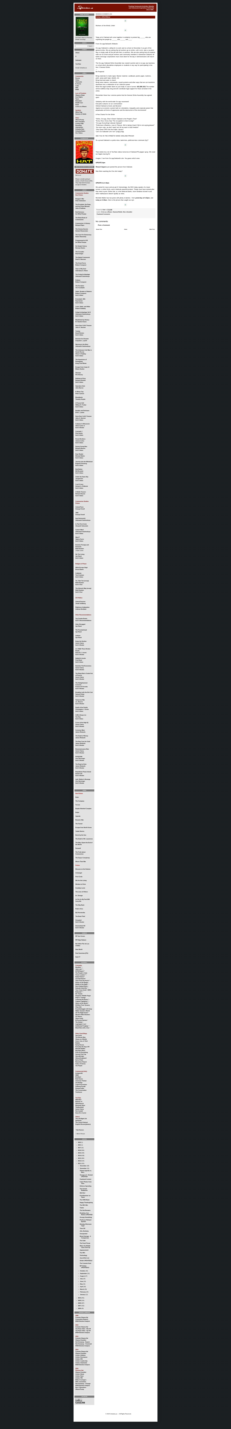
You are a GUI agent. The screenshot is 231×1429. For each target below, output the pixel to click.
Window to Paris (80, 884)
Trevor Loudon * (80, 975)
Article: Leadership (81, 1361)
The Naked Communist (82, 257)
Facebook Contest (85, 1179)
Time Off (82, 1228)
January (82, 1294)
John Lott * (78, 969)
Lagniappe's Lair (80, 1024)
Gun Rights (79, 97)
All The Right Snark (81, 1012)
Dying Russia (79, 1045)
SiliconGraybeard (80, 1058)
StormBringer (79, 1056)
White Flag (78, 112)
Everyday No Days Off (82, 1046)
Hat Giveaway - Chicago (83, 1383)
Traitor (82, 1207)
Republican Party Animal (83, 771)
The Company (79, 801)
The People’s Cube (81, 973)
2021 (79, 1145)
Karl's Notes (79, 407)
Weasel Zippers (101, 167)
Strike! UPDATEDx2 (86, 1260)
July (81, 1278)
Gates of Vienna (80, 1064)
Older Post (152, 229)
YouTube (78, 64)
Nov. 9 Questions (80, 1387)
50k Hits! (82, 1193)
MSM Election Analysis (82, 1321)
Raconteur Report (81, 1062)
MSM (77, 89)
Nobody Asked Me (81, 988)
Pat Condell (79, 1111)
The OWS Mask (84, 1200)
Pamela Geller (79, 1088)
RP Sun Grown (80, 936)
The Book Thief (80, 916)
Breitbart (78, 1077)
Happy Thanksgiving (86, 1202)
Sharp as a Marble (81, 1039)
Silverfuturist (79, 1103)
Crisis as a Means (106, 212)
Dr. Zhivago (79, 895)
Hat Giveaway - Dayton (82, 1342)
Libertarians (79, 127)
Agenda (77, 816)
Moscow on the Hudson (82, 869)
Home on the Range (81, 982)
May (81, 1284)
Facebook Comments (103, 214)
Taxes (77, 99)
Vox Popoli (78, 1065)
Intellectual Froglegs (81, 1026)
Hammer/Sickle (117, 212)
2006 (79, 1308)
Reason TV (78, 1101)
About (77, 52)
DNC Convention (80, 1381)
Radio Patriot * (80, 977)
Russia (77, 78)
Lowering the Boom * (82, 999)
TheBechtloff (79, 1107)
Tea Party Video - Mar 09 (83, 1329)
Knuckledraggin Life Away (83, 1009)
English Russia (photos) (83, 1124)
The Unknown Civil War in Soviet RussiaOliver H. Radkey (83, 352)
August (82, 1276)
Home (125, 229)
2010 (79, 1298)
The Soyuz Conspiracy (82, 857)
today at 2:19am (101, 200)
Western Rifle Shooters (82, 1014)
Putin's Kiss (79, 909)
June (81, 1281)
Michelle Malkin (80, 1048)
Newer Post (99, 229)
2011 (79, 1163)
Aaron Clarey (79, 667)
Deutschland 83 (80, 926)
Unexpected (83, 1233)
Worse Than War (80, 861)
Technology (83, 1255)
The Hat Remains (85, 1210)
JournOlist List (84, 1258)
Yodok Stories (79, 831)
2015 (79, 1153)
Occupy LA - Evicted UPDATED (86, 1175)
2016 (79, 1150)
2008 (79, 1303)
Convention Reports (81, 1319)
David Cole (78, 773)
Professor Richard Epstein (85, 1220)
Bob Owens (79, 1079)
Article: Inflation (80, 1355)
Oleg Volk (78, 1007)
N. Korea (78, 84)
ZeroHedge (78, 1082)
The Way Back (79, 905)
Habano (83, 940)
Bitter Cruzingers (80, 1380)
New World (78, 949)
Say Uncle (78, 1035)
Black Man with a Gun (82, 1028)
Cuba (77, 85)
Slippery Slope (80, 95)
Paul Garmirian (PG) (81, 953)
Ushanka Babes (80, 131)
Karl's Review (79, 669)
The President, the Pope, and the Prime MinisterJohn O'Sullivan (83, 206)
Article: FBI (79, 1378)
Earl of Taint (79, 1060)
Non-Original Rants (81, 986)
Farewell (78, 848)
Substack (78, 60)
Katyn (77, 812)
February (83, 1292)
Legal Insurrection (81, 1084)
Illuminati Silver (80, 1105)
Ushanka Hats (79, 129)
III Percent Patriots (81, 1020)
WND (77, 1075)
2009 (79, 1300)
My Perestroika (80, 912)
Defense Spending (85, 1186)
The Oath (83, 1240)
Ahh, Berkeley (84, 1231)
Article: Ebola (79, 1374)
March (82, 1289)
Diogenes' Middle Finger (83, 995)
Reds (77, 797)
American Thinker (81, 1081)
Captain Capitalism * (81, 1001)
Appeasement (84, 1250)
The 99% (82, 1253)
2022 (79, 1142)
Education (78, 101)
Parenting (78, 125)
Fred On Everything (81, 1052)
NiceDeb (78, 967)
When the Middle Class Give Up (85, 1246)
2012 (79, 1161)
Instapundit (79, 1073)
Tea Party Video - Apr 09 (83, 1330)
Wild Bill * (78, 1099)
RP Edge (78, 940)
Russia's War (79, 820)
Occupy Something (86, 1217)
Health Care (79, 102)
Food (77, 104)
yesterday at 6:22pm (142, 198)
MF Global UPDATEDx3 (84, 1266)
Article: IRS (79, 1359)
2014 (79, 1155)
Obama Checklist (80, 1340)
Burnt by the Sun (80, 835)
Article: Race (79, 1376)
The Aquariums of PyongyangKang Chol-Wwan (81, 361)
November (83, 1168)
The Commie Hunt (85, 1263)
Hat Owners (80, 1130)
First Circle (78, 876)
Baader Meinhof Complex (83, 808)
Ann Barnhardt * (80, 978)
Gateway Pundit (80, 1086)
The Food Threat (85, 1243)
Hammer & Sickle (80, 114)
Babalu (77, 1043)
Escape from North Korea (83, 827)
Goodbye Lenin (80, 888)
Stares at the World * (81, 1003)
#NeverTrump (79, 119)
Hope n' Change (80, 997)
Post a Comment (104, 225)
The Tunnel (78, 823)
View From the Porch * (82, 980)
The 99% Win (84, 1205)
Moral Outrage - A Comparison (85, 1237)
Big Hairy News (80, 1050)
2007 (79, 1305)
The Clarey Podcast (81, 1122)
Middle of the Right (81, 984)
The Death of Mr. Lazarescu (84, 839)
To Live (77, 805)
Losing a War (79, 123)
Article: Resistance (81, 1357)
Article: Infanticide (81, 1363)
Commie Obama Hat (81, 1317)
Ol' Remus (78, 1016)
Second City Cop (80, 1054)
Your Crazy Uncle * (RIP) (83, 990)
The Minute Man (80, 1037)
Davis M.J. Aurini (80, 1113)
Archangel (78, 873)
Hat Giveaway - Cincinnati (83, 1344)
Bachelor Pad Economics (83, 666)
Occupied (78, 920)
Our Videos (79, 133)
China (77, 80)
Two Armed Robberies (84, 1189)
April (81, 1286)
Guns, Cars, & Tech (81, 1041)
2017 (79, 1147)
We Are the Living (81, 880)
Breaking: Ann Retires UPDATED (86, 1213)
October (82, 1271)
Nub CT (77, 957)
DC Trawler (78, 994)
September (83, 1273)
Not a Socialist (127, 212)
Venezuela (78, 82)
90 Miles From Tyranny (82, 1005)
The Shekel (78, 1022)
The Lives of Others (81, 892)
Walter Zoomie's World (82, 1011)
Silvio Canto (79, 1018)
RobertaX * (78, 992)
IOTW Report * (80, 971)
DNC (76, 87)
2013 (79, 1158)
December (83, 1166)
